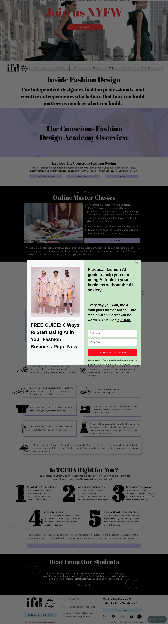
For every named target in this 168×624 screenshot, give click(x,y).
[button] (136, 262)
